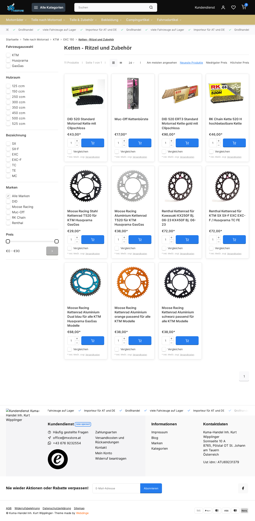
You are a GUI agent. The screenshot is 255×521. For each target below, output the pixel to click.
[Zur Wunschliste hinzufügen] (101, 80)
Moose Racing (22, 207)
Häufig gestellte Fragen (70, 432)
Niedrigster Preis (216, 62)
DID (15, 201)
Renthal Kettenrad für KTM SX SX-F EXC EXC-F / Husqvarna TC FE (227, 215)
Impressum (159, 432)
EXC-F (17, 160)
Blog (154, 438)
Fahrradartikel (167, 20)
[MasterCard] (217, 511)
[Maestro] (235, 511)
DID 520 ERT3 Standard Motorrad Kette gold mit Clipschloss (180, 123)
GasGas (18, 66)
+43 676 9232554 (67, 443)
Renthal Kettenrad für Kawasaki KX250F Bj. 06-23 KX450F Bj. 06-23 (179, 217)
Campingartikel (137, 20)
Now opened (83, 424)
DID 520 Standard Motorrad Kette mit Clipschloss (81, 123)
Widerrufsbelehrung (27, 508)
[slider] (8, 241)
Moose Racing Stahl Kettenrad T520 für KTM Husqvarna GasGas (82, 217)
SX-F (15, 149)
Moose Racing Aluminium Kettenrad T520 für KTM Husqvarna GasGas (131, 217)
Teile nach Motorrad (46, 20)
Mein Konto (103, 453)
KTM (56, 39)
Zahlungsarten (106, 432)
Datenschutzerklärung (57, 508)
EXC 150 (68, 39)
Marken (157, 443)
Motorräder (14, 20)
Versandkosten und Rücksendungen (109, 440)
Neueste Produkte (191, 62)
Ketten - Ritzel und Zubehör (96, 39)
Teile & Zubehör (81, 20)
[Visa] (226, 511)
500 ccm (18, 118)
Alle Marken (21, 196)
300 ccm (18, 102)
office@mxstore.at (67, 438)
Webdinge (82, 513)
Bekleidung (109, 20)
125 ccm (18, 86)
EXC (15, 154)
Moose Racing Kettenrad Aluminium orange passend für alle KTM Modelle (132, 314)
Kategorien (159, 448)
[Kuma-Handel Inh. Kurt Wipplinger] (16, 7)
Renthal (17, 223)
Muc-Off (18, 212)
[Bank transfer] (198, 511)
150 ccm (18, 91)
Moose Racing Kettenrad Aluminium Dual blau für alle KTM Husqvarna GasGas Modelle (84, 317)
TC (14, 165)
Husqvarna (20, 60)
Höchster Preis (239, 62)
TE (14, 170)
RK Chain (19, 217)
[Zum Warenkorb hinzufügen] (92, 143)
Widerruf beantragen (110, 458)
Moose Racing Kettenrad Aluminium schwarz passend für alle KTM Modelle (178, 314)
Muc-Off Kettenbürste (131, 119)
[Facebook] (243, 488)
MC (14, 176)
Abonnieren (151, 488)
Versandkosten (92, 157)
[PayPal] (208, 511)
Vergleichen (80, 151)
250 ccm (18, 97)
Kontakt (101, 447)
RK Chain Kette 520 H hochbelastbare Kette (225, 121)
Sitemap (79, 508)
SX (14, 143)
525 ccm (18, 124)
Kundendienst (205, 7)
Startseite (12, 39)
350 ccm (18, 107)
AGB (9, 508)
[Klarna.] (244, 511)
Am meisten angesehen (162, 62)
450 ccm (18, 113)
